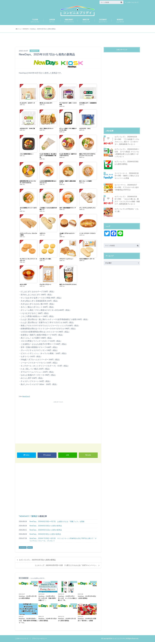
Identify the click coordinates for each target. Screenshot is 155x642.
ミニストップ (86, 20)
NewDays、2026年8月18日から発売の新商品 (46, 526)
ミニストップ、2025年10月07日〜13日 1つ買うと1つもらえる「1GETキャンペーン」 (66, 565)
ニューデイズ (120, 20)
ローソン (52, 20)
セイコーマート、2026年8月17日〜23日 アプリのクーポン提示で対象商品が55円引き (127, 187)
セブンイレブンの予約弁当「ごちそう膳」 (126, 210)
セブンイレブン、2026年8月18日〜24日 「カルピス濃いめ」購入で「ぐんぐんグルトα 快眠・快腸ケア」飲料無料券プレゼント (127, 200)
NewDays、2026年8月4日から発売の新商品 (45, 534)
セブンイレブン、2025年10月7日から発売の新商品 (37, 560)
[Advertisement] (77, 40)
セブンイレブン (35, 20)
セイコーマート (103, 20)
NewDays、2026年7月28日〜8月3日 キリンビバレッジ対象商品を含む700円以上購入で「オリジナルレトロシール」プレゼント (63, 539)
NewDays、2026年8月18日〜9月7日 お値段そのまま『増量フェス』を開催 (57, 521)
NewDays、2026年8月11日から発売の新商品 (46, 530)
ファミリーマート (69, 20)
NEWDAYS (24, 516)
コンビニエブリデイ (118, 638)
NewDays (25, 396)
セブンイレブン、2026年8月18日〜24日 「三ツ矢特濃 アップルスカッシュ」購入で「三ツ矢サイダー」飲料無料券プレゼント (127, 140)
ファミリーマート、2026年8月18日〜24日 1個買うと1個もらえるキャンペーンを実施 (127, 175)
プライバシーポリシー (39, 638)
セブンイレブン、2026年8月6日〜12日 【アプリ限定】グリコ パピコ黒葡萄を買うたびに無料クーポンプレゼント (127, 152)
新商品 (34, 516)
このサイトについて (132, 2)
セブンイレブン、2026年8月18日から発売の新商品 (126, 163)
